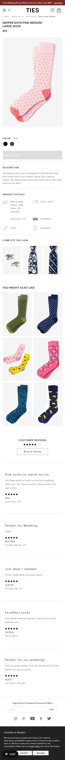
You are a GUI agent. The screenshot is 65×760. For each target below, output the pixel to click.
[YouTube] (32, 719)
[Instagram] (16, 719)
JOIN (51, 709)
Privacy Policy (35, 746)
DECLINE (40, 753)
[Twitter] (49, 719)
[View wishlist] (52, 9)
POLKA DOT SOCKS (46, 16)
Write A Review (32, 451)
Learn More (58, 3)
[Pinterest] (24, 719)
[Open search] (9, 9)
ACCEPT (24, 753)
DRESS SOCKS (17, 16)
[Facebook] (41, 719)
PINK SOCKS (31, 16)
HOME (6, 16)
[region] (32, 82)
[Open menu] (4, 9)
